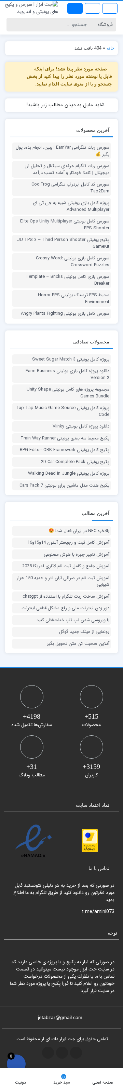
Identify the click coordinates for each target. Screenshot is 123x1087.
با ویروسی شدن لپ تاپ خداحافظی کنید (73, 620)
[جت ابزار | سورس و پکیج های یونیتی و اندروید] (30, 8)
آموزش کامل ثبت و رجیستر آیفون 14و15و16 (68, 542)
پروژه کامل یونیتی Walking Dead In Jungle (68, 473)
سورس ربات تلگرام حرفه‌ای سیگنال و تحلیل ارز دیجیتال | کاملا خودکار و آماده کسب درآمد (67, 169)
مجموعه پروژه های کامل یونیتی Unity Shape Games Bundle (68, 392)
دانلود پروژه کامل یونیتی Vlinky (81, 426)
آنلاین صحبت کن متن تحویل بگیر (78, 643)
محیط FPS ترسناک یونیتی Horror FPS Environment (73, 298)
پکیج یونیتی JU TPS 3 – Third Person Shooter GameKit (63, 243)
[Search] (12, 24)
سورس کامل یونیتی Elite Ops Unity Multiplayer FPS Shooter (64, 224)
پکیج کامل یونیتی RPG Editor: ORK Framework (64, 450)
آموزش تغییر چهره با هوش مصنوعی (76, 554)
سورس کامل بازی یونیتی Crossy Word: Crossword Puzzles (72, 261)
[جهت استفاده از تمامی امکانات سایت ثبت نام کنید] (75, 8)
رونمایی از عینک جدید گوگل (84, 631)
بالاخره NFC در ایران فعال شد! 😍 (79, 531)
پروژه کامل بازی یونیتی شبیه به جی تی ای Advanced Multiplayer (71, 206)
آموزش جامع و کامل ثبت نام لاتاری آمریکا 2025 (65, 566)
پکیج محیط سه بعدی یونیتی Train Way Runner (64, 438)
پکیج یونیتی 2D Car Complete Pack (75, 462)
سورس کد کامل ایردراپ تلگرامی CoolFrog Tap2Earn (70, 187)
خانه (110, 48)
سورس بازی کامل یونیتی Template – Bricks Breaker (67, 280)
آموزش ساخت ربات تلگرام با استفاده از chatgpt (66, 596)
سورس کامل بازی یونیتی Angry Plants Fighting (65, 313)
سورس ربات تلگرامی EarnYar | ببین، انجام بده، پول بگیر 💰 (62, 151)
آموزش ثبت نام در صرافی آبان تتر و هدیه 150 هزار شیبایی (63, 581)
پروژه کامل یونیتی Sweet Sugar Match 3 (70, 359)
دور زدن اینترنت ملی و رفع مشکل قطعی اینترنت (65, 608)
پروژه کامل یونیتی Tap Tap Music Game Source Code (62, 411)
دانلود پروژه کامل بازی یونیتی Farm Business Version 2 (67, 374)
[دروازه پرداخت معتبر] (90, 840)
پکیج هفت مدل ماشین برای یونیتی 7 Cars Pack (64, 485)
